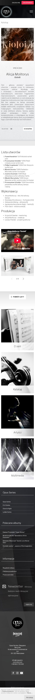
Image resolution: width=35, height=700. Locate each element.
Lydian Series (7, 512)
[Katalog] (17, 372)
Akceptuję (29, 697)
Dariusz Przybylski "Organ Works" (14, 532)
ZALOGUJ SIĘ (16, 2)
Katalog (4, 22)
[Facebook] (13, 673)
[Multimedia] (17, 458)
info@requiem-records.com (17, 661)
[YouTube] (22, 673)
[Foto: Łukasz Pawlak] (17, 275)
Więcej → (29, 693)
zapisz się (29, 604)
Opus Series (7, 502)
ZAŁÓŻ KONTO (27, 2)
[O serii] (17, 329)
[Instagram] (17, 673)
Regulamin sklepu (8, 568)
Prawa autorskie (8, 575)
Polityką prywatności (8, 691)
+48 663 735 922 (17, 664)
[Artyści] (17, 415)
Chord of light (7, 509)
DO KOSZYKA (28, 129)
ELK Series (6, 505)
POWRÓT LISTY (18, 297)
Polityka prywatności (10, 571)
